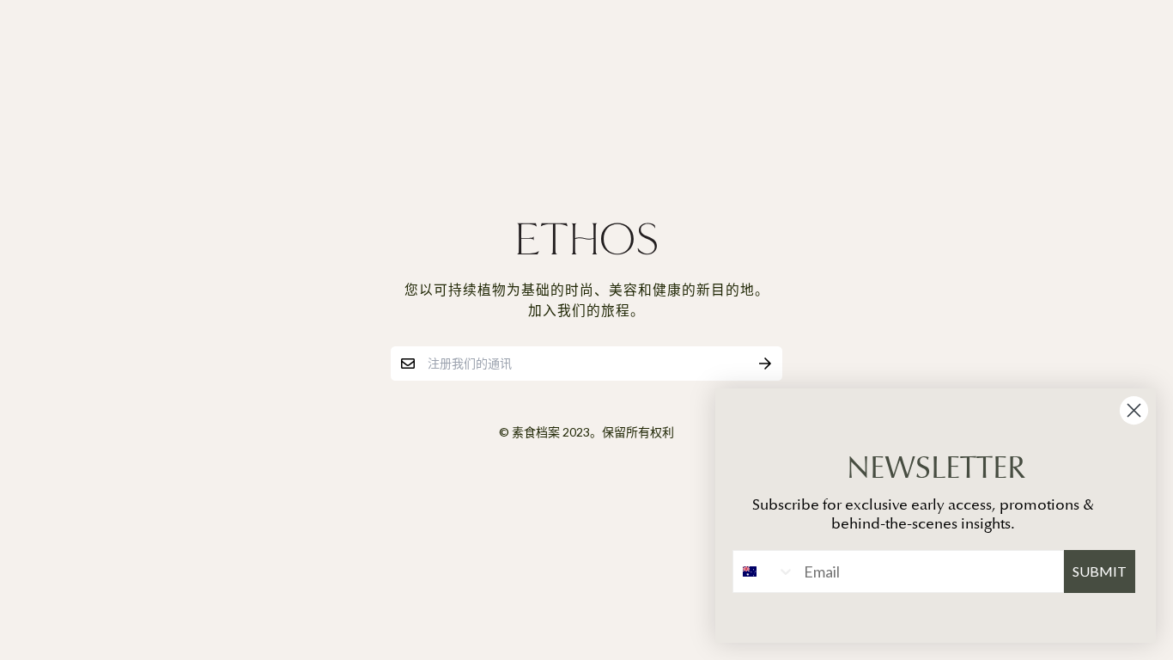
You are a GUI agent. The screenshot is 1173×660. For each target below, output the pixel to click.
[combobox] (764, 571)
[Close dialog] (1134, 410)
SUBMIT (1100, 571)
